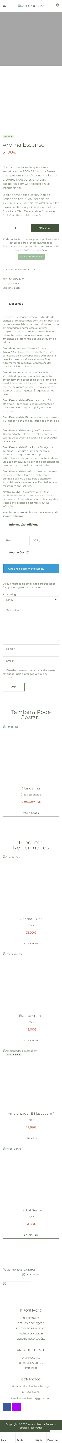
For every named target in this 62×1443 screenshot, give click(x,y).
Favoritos (52, 1440)
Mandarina (31, 788)
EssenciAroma (31, 1016)
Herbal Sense (31, 1210)
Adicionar (45, 228)
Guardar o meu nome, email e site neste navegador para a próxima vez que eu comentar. (29, 674)
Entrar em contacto (31, 256)
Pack (18, 283)
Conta (20, 1440)
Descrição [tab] (16, 303)
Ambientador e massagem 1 (31, 1113)
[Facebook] (7, 1407)
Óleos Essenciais (31, 794)
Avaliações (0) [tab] (19, 552)
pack (17, 287)
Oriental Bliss (31, 919)
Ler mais (31, 1138)
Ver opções (31, 813)
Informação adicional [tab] (24, 524)
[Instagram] (16, 1407)
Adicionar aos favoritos (20, 269)
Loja (3, 1440)
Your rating (9, 594)
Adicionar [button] (31, 943)
